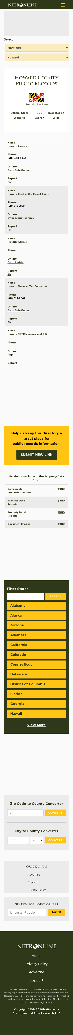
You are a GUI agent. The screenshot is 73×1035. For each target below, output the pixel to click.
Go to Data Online (19, 170)
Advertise (34, 874)
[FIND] (61, 489)
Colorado (18, 655)
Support (33, 882)
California (18, 645)
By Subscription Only (21, 217)
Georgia (17, 704)
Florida (16, 694)
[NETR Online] (22, 5)
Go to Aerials (16, 262)
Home (37, 956)
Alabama (18, 606)
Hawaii (16, 713)
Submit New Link (37, 455)
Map (10, 354)
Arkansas (18, 635)
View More (36, 725)
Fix (9, 182)
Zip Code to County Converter (36, 804)
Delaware (18, 674)
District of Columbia (27, 684)
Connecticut (21, 664)
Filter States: (18, 589)
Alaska (16, 615)
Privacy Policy (37, 889)
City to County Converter (36, 831)
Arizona (17, 625)
